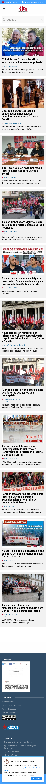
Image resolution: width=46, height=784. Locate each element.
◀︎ (5, 481)
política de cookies (10, 768)
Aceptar (36, 778)
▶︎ (42, 481)
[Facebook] (5, 755)
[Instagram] (12, 755)
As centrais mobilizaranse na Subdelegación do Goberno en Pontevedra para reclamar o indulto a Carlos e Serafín (22, 450)
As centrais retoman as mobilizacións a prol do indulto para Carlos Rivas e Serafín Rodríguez (22, 607)
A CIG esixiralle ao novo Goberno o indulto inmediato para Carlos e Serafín (22, 170)
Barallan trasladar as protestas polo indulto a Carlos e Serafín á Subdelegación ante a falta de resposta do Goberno (22, 498)
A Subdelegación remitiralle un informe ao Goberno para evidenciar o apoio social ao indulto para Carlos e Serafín (23, 337)
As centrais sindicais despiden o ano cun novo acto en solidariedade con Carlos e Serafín (23, 553)
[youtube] (16, 755)
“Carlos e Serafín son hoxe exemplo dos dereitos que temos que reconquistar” (22, 392)
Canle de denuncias (9, 713)
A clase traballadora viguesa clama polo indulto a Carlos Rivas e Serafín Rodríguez (23, 224)
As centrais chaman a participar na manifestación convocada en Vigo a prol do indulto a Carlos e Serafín (22, 281)
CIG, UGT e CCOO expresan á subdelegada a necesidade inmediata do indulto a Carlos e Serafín (20, 115)
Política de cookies (9, 709)
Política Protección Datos (11, 705)
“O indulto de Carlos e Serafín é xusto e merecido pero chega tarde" (22, 61)
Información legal (8, 702)
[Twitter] (9, 755)
